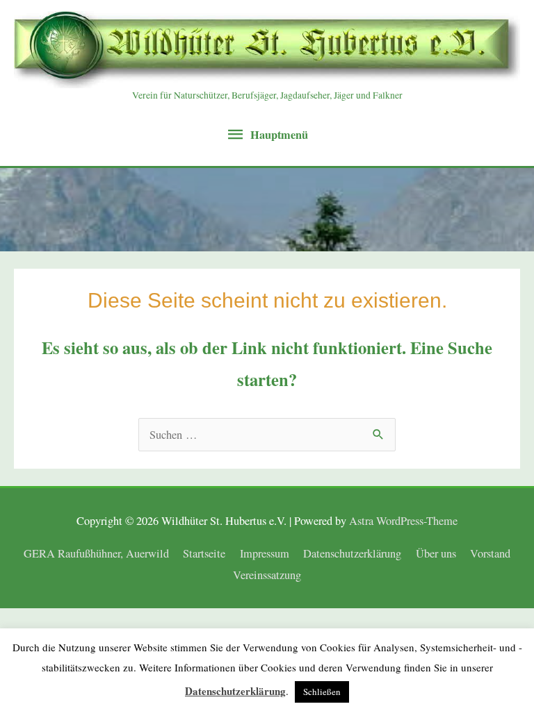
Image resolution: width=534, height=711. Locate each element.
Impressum (264, 553)
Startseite (204, 553)
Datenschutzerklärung (352, 553)
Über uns (436, 553)
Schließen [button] (322, 691)
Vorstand (490, 553)
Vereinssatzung (267, 575)
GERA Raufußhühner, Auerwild (96, 553)
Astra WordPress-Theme (403, 520)
